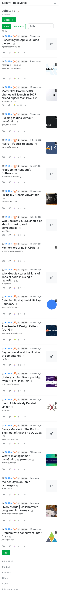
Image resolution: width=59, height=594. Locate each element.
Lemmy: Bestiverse (14, 2)
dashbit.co (6, 231)
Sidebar (7, 19)
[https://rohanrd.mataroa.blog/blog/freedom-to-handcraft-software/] (51, 174)
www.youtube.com (10, 439)
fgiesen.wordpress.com (12, 251)
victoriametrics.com (10, 384)
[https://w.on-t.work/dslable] (51, 486)
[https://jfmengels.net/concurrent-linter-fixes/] (51, 537)
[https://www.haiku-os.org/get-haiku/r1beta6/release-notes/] (51, 148)
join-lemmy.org (10, 589)
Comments (18, 26)
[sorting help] (3, 30)
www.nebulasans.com (11, 68)
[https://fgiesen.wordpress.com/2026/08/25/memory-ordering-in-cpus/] (51, 252)
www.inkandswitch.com (12, 513)
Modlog (6, 567)
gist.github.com (9, 124)
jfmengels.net (8, 539)
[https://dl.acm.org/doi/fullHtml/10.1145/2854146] (51, 277)
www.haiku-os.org (10, 147)
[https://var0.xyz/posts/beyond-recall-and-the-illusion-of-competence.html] (51, 356)
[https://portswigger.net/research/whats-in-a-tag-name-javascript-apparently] (51, 460)
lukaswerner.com (9, 201)
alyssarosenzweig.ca (11, 46)
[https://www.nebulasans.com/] (51, 69)
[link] (9, 52)
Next (5, 552)
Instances (7, 572)
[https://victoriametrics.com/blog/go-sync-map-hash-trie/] (51, 381)
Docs (5, 578)
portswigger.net (9, 462)
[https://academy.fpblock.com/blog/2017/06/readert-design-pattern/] (51, 330)
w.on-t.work (7, 488)
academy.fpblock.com (12, 333)
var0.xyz (6, 359)
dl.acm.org (6, 283)
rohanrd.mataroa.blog (11, 176)
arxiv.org (6, 410)
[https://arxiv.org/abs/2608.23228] (51, 407)
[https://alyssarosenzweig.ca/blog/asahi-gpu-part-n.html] (51, 44)
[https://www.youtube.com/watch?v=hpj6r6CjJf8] (51, 433)
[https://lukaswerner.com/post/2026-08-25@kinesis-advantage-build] (51, 199)
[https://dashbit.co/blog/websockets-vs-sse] (51, 225)
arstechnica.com (9, 101)
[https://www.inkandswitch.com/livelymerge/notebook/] (51, 511)
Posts (6, 26)
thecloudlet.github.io (11, 307)
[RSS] (6, 30)
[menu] (55, 3)
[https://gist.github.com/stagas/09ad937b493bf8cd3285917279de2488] (51, 122)
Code (5, 583)
